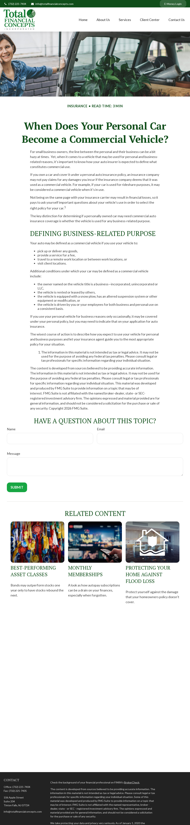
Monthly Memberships (85, 571)
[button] (83, 19)
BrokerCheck (131, 782)
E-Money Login (173, 3)
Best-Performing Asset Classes (33, 571)
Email (101, 429)
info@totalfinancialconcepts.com (54, 3)
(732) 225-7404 (17, 3)
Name (11, 429)
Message (13, 453)
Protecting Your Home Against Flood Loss (148, 574)
